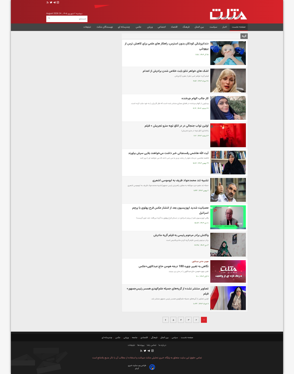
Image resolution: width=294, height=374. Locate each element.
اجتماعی (162, 27)
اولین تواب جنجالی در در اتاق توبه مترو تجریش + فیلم (177, 126)
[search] (49, 18)
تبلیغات (87, 27)
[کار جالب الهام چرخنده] (228, 108)
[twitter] (50, 3)
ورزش (150, 27)
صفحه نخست (239, 27)
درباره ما (162, 345)
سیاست (213, 27)
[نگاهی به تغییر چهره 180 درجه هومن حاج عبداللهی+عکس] (228, 271)
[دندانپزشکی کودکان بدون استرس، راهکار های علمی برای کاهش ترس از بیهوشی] (228, 53)
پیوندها (140, 345)
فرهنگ (186, 27)
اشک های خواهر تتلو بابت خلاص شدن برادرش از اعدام (176, 71)
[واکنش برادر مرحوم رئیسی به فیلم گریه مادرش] (228, 245)
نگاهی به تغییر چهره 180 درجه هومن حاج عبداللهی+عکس (174, 266)
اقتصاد (174, 27)
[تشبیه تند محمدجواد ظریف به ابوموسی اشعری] (228, 190)
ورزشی (126, 337)
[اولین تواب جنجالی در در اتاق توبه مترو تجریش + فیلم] (228, 135)
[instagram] (57, 3)
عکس (139, 27)
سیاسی (174, 337)
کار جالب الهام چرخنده (195, 98)
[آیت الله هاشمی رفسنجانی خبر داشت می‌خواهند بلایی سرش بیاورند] (228, 163)
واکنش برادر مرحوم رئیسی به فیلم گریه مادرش (181, 235)
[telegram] (54, 3)
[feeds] (47, 3)
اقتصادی (144, 337)
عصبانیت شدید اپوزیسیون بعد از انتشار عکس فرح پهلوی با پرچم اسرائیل (170, 210)
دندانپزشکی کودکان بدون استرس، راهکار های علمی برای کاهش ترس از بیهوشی (167, 46)
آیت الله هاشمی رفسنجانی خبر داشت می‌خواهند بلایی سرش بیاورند (168, 153)
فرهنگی (154, 337)
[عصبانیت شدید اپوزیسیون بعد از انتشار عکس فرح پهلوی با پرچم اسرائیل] (228, 217)
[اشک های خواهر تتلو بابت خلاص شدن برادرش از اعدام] (228, 80)
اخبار (224, 27)
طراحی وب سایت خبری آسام (137, 367)
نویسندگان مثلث (105, 27)
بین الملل (200, 27)
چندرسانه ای (124, 27)
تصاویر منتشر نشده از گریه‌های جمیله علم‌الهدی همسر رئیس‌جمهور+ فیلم (168, 291)
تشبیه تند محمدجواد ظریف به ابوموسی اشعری (180, 180)
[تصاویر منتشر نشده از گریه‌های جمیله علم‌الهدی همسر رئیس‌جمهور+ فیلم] (228, 298)
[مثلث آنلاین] (228, 14)
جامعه (134, 337)
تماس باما (151, 345)
